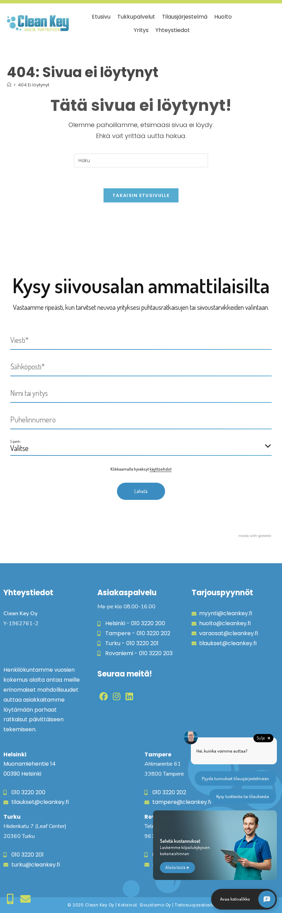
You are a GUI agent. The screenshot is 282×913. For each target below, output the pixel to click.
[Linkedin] (129, 696)
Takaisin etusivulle (141, 195)
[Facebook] (103, 696)
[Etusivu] (9, 85)
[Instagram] (116, 696)
